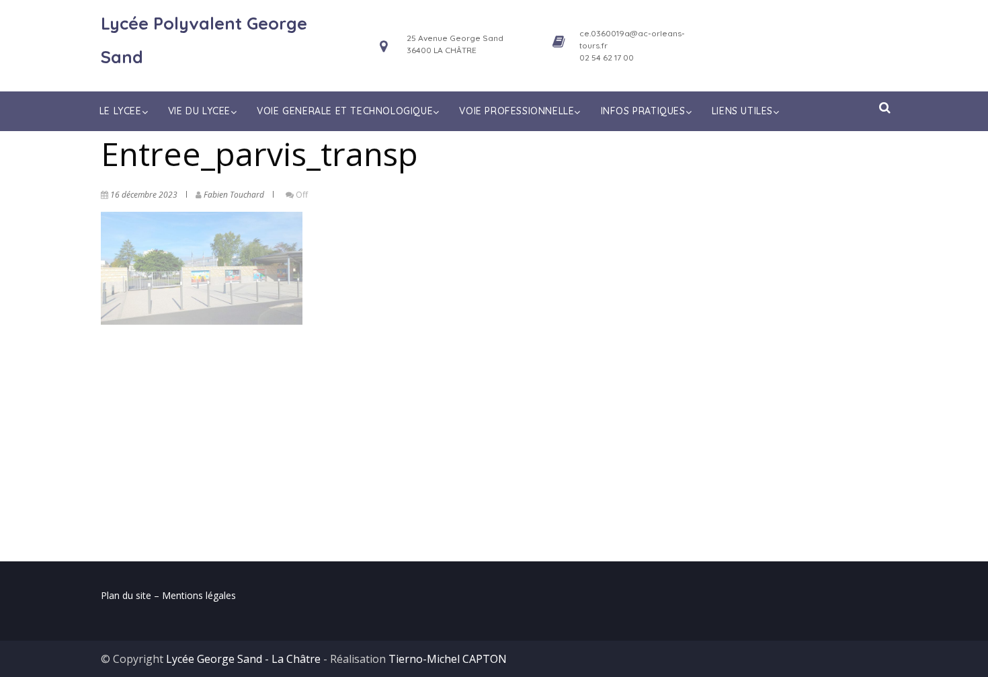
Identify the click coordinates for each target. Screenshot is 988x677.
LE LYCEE (120, 111)
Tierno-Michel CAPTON (447, 658)
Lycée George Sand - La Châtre (243, 658)
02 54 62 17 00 (606, 57)
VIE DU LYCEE (199, 111)
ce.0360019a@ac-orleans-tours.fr (632, 39)
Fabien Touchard (234, 194)
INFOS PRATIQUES (643, 111)
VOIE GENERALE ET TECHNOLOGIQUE (345, 111)
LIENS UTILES (742, 111)
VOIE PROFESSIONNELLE (516, 111)
